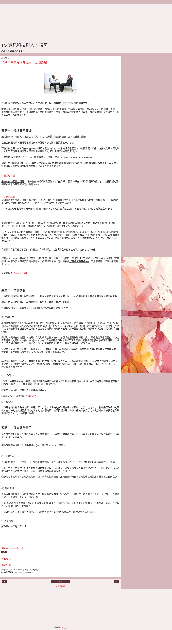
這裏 (25, 396)
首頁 (60, 581)
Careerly (17, 273)
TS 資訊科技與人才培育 (24, 45)
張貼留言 (6, 565)
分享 (4, 552)
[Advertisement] (60, 21)
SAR (25, 273)
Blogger (65, 627)
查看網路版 (60, 586)
